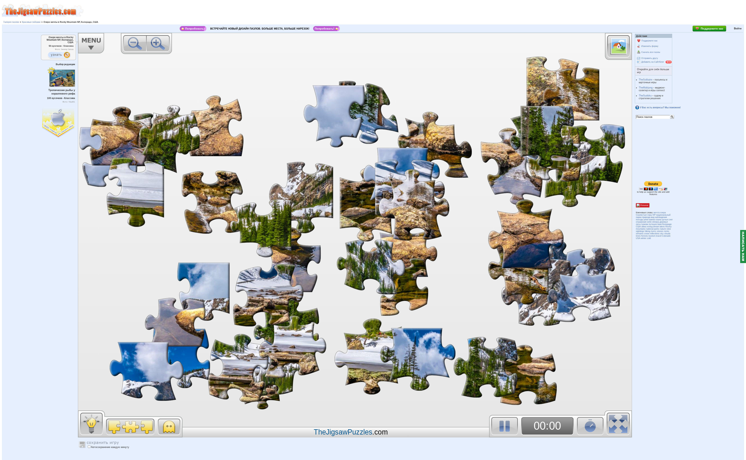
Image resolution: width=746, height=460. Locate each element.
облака (655, 222)
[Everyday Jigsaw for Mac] (58, 122)
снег (670, 219)
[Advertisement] (414, 10)
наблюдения (661, 217)
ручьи (665, 219)
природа (646, 217)
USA (638, 238)
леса (638, 224)
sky (662, 233)
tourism (651, 236)
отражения (641, 222)
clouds (667, 233)
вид (652, 217)
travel (658, 236)
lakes (662, 226)
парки (638, 217)
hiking (647, 231)
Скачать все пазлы (650, 52)
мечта (657, 212)
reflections (655, 233)
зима (643, 226)
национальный (663, 215)
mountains (641, 229)
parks (656, 229)
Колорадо (667, 224)
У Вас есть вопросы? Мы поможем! (660, 107)
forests (644, 236)
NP (654, 215)
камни (652, 219)
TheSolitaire (645, 79)
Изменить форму (649, 46)
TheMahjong (646, 87)
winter (643, 238)
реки (646, 219)
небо (649, 222)
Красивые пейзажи (31, 22)
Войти (738, 28)
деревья (664, 222)
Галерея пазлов (11, 22)
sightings (640, 231)
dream (656, 226)
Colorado (666, 236)
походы (639, 219)
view (669, 229)
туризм (644, 224)
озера (663, 212)
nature (663, 229)
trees (638, 236)
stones (660, 231)
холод (650, 226)
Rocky (668, 226)
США (638, 226)
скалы (658, 219)
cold (649, 238)
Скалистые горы (644, 215)
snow (646, 233)
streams (640, 233)
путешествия (655, 224)
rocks (666, 231)
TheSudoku (645, 95)
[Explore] (58, 55)
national (649, 229)
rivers (653, 231)
